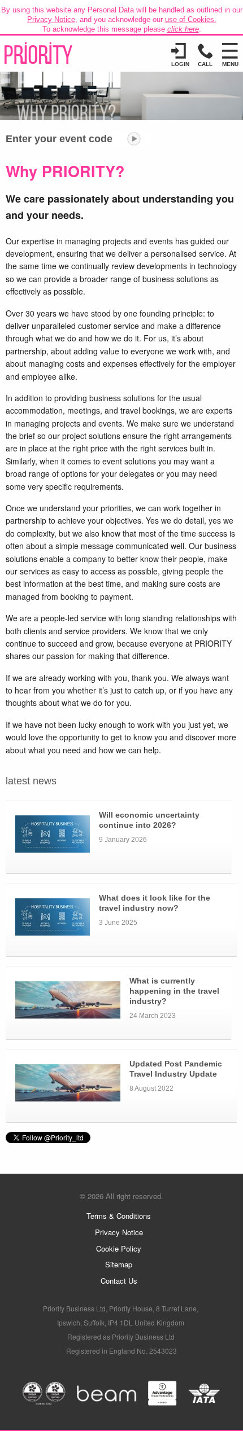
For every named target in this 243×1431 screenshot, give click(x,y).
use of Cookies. (190, 19)
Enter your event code (59, 138)
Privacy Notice (51, 19)
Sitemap (118, 1264)
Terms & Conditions (118, 1215)
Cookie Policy (118, 1248)
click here (183, 29)
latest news (31, 781)
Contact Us (119, 1280)
